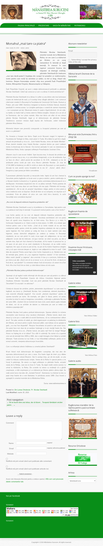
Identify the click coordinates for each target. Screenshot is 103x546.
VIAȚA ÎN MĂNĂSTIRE (62, 25)
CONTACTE (72, 30)
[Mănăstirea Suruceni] (51, 12)
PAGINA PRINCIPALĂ (26, 25)
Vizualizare (93, 171)
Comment (10, 423)
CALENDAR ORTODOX (55, 30)
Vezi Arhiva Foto (91, 355)
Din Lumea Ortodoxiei (22, 390)
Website (10, 454)
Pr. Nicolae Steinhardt (39, 390)
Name (11, 443)
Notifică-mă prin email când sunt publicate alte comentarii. (29, 461)
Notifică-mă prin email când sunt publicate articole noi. (27, 469)
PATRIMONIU (79, 25)
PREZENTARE (43, 25)
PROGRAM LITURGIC (34, 30)
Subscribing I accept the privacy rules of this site (82, 61)
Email (11, 448)
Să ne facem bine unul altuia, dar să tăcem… (24, 402)
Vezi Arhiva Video (90, 316)
